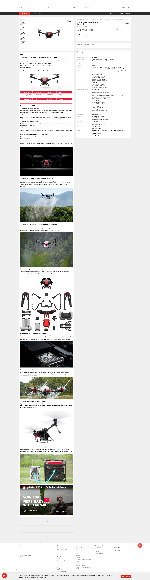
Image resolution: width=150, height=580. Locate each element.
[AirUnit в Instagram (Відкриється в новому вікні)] (109, 7)
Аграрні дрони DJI (61, 560)
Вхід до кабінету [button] (80, 547)
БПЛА (58, 558)
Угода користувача (95, 7)
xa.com (93, 55)
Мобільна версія (24, 559)
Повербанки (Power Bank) (60, 568)
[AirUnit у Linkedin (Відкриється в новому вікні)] (113, 7)
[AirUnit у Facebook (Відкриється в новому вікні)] (107, 7)
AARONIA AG (60, 551)
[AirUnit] (26, 548)
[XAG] (69, 21)
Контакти (55, 7)
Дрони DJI (59, 553)
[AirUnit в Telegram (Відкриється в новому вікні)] (111, 7)
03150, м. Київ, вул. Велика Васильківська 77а (120, 548)
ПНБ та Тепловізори (61, 571)
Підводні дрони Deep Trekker (60, 563)
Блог (88, 7)
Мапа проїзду (117, 550)
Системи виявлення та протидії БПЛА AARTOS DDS (64, 548)
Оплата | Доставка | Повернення (72, 7)
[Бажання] (115, 13)
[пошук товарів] (32, 13)
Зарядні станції (60, 566)
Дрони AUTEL (60, 555)
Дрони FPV (59, 556)
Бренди (60, 7)
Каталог (39, 7)
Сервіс (49, 7)
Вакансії (83, 7)
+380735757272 (125, 7)
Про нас (45, 7)
